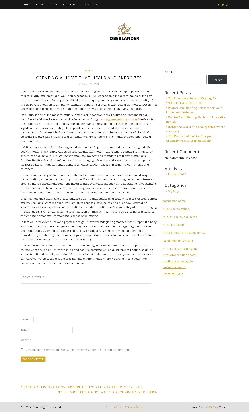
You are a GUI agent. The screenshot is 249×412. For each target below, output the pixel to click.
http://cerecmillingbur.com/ (121, 119)
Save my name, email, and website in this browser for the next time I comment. (78, 349)
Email (26, 329)
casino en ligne (173, 273)
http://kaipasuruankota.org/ (180, 248)
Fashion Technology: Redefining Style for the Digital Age (83, 387)
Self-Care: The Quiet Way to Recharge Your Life (106, 392)
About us (69, 4)
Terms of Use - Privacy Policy (125, 407)
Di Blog (213, 407)
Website (26, 339)
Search (169, 71)
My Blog (89, 70)
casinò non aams (174, 267)
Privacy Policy (46, 4)
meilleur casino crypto (178, 261)
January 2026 (177, 174)
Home (27, 4)
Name (26, 319)
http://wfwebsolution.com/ (179, 254)
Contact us (89, 4)
